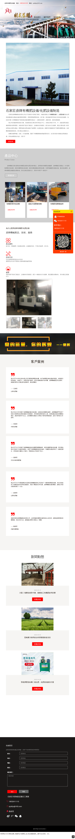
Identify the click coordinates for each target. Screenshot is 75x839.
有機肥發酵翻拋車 (57, 204)
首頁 (29, 17)
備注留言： (10, 772)
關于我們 (47, 17)
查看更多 (11, 175)
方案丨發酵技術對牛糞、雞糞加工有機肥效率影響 (37, 592)
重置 (23, 791)
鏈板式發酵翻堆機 (35, 204)
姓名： (9, 753)
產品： (9, 767)
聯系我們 (57, 17)
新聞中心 (66, 17)
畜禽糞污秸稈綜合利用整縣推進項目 (37, 637)
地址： (9, 758)
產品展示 (37, 17)
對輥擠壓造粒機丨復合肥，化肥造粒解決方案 (37, 682)
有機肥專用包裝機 (13, 204)
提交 (12, 792)
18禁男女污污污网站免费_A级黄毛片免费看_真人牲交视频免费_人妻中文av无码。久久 (24, 834)
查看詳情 (10, 141)
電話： (9, 763)
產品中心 (11, 156)
